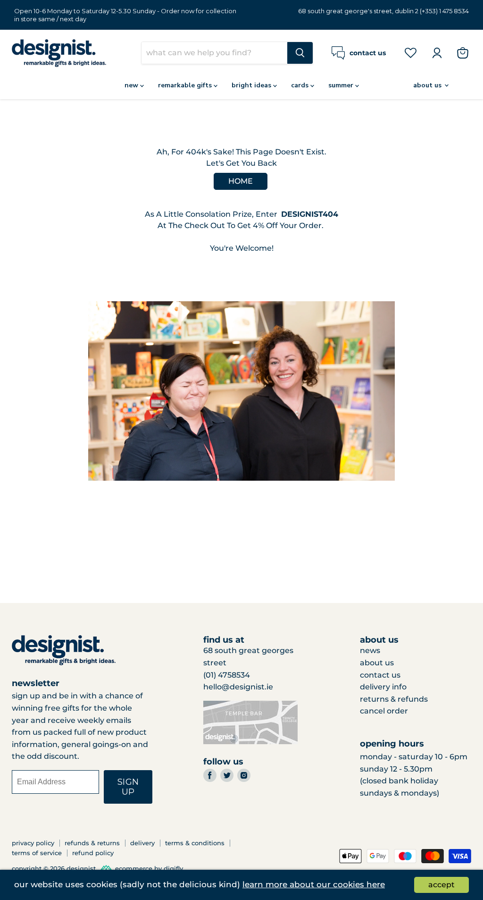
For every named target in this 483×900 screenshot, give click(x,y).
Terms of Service (37, 853)
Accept (441, 884)
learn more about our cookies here (313, 884)
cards (300, 85)
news (370, 650)
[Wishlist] (410, 52)
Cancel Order (384, 710)
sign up (128, 787)
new (132, 85)
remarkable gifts (186, 85)
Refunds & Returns (92, 843)
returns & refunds (394, 699)
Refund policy (93, 853)
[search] (214, 53)
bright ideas (252, 85)
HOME (240, 181)
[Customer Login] (436, 53)
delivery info (383, 686)
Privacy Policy (33, 843)
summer (341, 85)
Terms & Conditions (195, 843)
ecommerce (133, 869)
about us (428, 85)
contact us (380, 675)
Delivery (142, 843)
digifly (173, 869)
